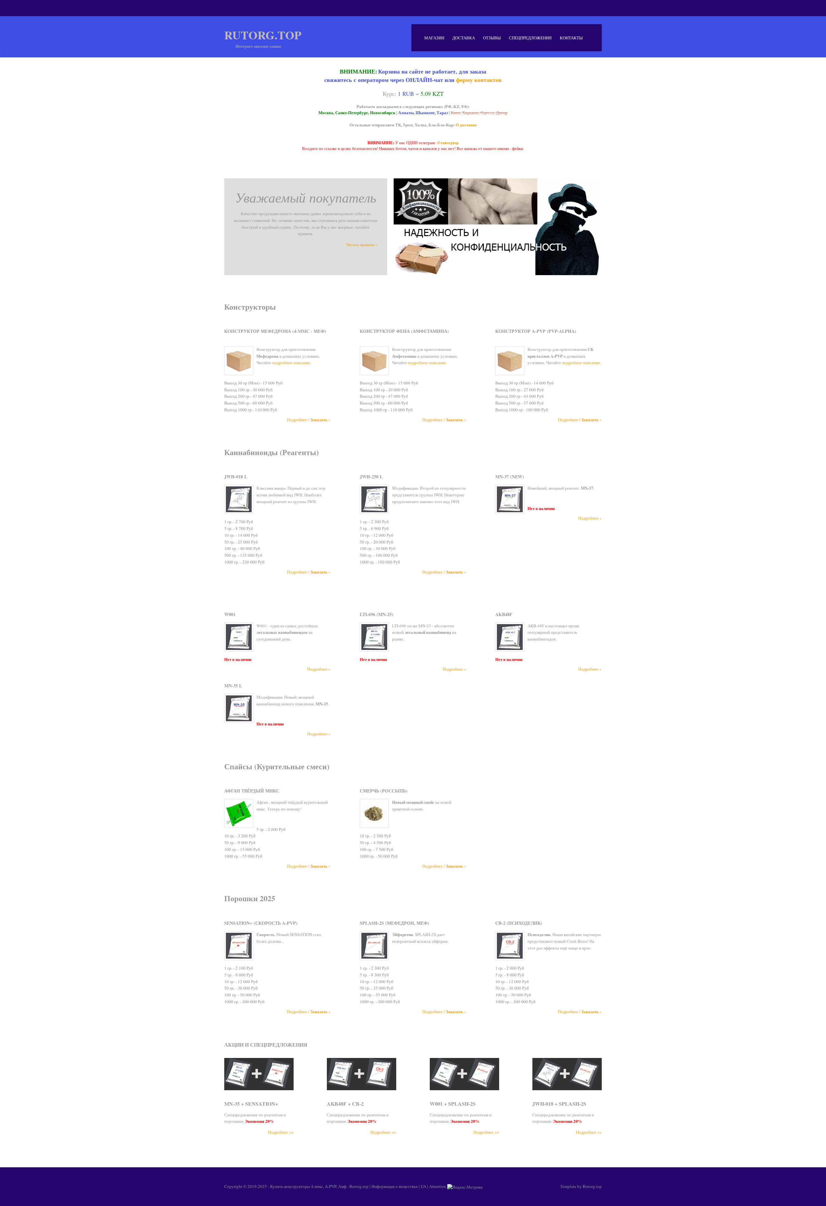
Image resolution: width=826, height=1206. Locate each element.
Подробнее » (590, 518)
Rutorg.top (262, 34)
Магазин (434, 38)
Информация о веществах (394, 1186)
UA (423, 1186)
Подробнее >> (281, 1132)
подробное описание (291, 362)
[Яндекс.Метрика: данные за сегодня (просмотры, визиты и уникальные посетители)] (465, 1187)
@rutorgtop (447, 142)
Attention (437, 1186)
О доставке (466, 125)
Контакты (571, 38)
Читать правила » (362, 244)
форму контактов (479, 79)
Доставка (463, 38)
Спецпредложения (530, 38)
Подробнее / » (309, 420)
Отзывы (492, 38)
